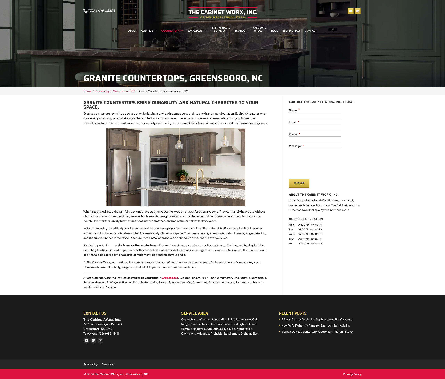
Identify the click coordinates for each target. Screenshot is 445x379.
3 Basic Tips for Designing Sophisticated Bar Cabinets (316, 319)
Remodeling (90, 364)
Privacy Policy (352, 374)
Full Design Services (219, 29)
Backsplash (196, 30)
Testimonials (292, 30)
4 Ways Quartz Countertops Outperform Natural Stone (317, 331)
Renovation (108, 364)
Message (296, 146)
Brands (240, 30)
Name (294, 110)
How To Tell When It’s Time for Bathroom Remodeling (315, 325)
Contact (311, 30)
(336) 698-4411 (101, 11)
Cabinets (147, 30)
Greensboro (170, 277)
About (132, 30)
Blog (274, 30)
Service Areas (258, 29)
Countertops (170, 30)
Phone (294, 134)
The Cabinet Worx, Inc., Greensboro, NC (121, 374)
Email (294, 122)
